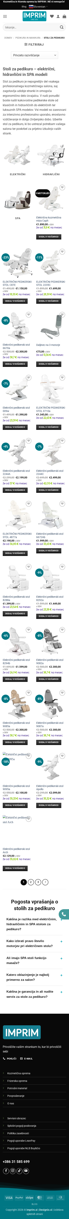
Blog (24, 6)
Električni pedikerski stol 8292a (49, 598)
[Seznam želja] (52, 16)
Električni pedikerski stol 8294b (16, 661)
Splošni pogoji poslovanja (21, 1125)
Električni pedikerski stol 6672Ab (49, 535)
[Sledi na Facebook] (6, 1171)
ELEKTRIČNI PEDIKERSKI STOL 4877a (17, 535)
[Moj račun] (58, 16)
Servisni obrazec (16, 1118)
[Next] (45, 882)
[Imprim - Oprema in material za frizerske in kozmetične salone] (35, 16)
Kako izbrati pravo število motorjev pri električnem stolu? (34, 943)
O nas (10, 1103)
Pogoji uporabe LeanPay (21, 1140)
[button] (5, 16)
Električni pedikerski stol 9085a (16, 724)
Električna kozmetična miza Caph (48, 219)
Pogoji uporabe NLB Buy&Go (23, 1148)
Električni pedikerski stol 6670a (16, 346)
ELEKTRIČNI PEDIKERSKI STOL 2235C (50, 283)
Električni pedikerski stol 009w (16, 409)
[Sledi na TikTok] (19, 1171)
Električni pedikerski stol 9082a (49, 661)
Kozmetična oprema (18, 1073)
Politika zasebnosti (18, 1133)
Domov (8, 38)
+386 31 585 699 (16, 1162)
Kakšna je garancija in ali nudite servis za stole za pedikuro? (34, 994)
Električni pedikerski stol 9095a (16, 788)
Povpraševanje (15, 1096)
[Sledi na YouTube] (26, 1171)
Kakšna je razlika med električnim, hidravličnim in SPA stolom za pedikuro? (34, 924)
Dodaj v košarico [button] (49, 237)
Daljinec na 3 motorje (48, 344)
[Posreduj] (62, 27)
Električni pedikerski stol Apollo (49, 788)
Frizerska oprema (17, 1081)
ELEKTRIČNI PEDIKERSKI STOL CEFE (17, 283)
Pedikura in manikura (27, 38)
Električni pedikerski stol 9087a (49, 724)
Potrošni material (17, 1088)
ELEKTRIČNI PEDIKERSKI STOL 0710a (50, 409)
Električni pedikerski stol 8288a (16, 598)
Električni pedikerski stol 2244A (16, 472)
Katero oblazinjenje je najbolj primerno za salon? (34, 977)
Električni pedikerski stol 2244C (49, 472)
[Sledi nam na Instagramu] (13, 1171)
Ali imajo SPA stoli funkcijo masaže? (34, 960)
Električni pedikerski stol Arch (16, 851)
